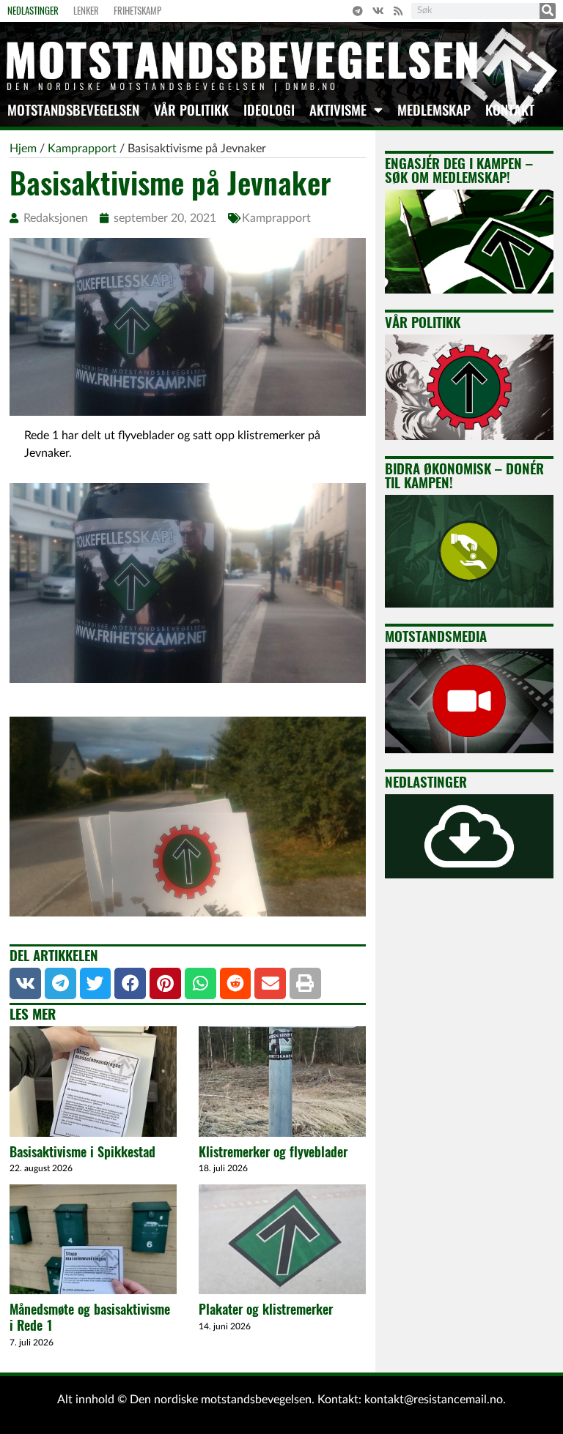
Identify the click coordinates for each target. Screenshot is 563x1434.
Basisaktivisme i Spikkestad (82, 1152)
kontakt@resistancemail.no (433, 1399)
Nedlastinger (33, 10)
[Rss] (398, 11)
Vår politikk (191, 109)
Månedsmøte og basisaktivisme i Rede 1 (90, 1317)
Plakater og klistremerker (266, 1309)
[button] (25, 983)
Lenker (86, 10)
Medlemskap (434, 109)
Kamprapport (276, 218)
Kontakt (509, 109)
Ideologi (269, 109)
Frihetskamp (137, 10)
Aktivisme (338, 109)
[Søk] (548, 11)
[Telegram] (358, 11)
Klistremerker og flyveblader (273, 1152)
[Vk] (378, 11)
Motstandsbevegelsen (73, 109)
